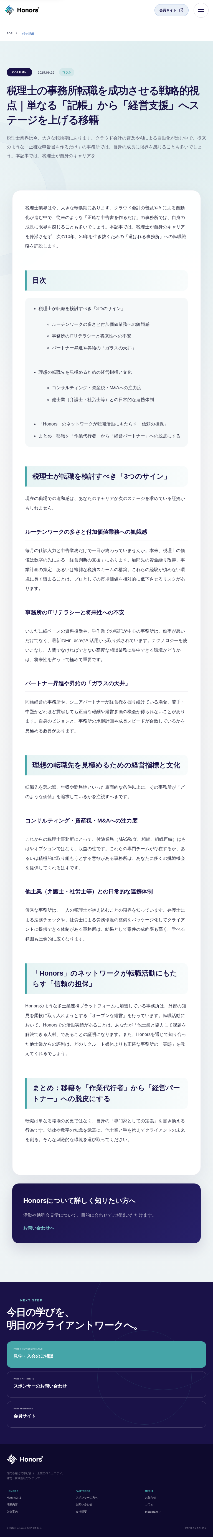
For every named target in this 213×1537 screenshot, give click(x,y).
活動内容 (12, 1504)
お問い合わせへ (38, 1228)
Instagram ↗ (153, 1511)
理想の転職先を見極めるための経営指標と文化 (85, 372)
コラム (149, 1504)
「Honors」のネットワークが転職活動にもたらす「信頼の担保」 (103, 424)
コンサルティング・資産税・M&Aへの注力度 (96, 387)
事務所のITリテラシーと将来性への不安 (91, 336)
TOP (10, 33)
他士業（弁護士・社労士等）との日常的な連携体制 (103, 399)
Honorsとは (14, 1497)
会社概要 (81, 1511)
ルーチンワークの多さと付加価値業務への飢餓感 (100, 324)
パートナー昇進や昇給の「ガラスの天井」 (94, 347)
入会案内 (12, 1511)
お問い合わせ (84, 1504)
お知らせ (150, 1497)
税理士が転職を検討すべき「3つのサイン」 (82, 308)
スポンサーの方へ (87, 1497)
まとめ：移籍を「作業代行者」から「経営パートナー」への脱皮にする (110, 436)
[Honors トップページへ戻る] (21, 10)
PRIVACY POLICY (195, 1528)
